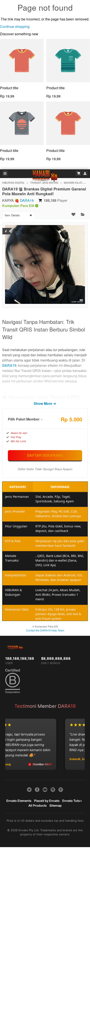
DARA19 (27, 200)
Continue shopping (14, 26)
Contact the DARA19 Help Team (45, 630)
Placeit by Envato (47, 801)
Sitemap (55, 805)
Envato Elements (18, 801)
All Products (37, 805)
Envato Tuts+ (72, 801)
